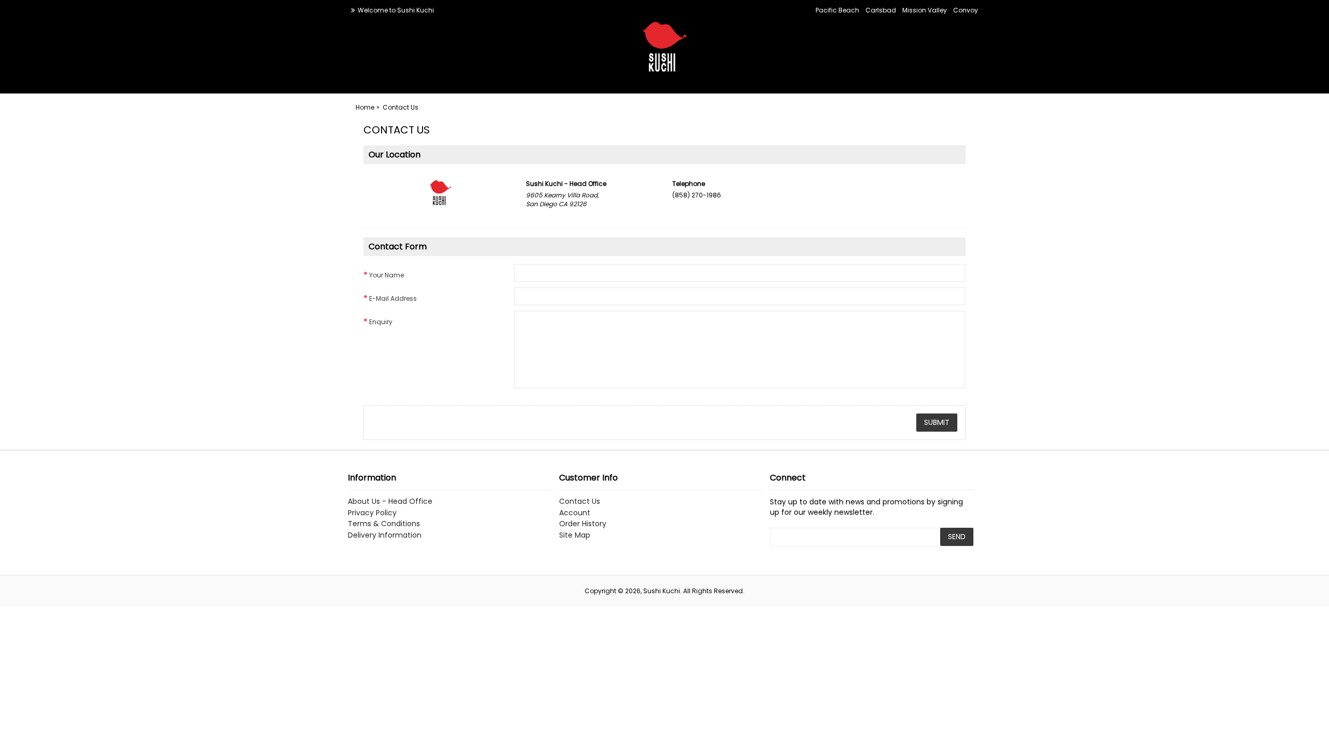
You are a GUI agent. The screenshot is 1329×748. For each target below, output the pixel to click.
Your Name (386, 275)
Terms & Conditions (384, 524)
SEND (957, 536)
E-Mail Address (393, 298)
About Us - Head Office (390, 501)
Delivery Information (385, 535)
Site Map (574, 535)
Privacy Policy (372, 513)
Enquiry (380, 321)
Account (574, 513)
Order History (582, 524)
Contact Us (579, 501)
